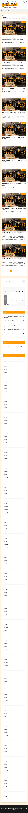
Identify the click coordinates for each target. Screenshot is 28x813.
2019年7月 (5, 522)
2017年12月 (6, 582)
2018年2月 (5, 576)
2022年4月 (5, 420)
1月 (11, 10)
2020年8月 (5, 484)
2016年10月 (6, 627)
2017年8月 (5, 595)
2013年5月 (5, 754)
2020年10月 (6, 477)
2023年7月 (5, 372)
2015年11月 (6, 662)
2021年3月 (5, 461)
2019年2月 (5, 538)
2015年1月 (5, 691)
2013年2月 (5, 764)
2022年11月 (6, 398)
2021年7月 (5, 449)
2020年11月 (6, 474)
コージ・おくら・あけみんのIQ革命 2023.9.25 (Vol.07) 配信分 (14, 330)
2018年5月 (5, 566)
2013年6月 (5, 751)
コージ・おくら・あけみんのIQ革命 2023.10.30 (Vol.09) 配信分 (14, 321)
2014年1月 (5, 729)
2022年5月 (5, 417)
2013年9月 (5, 742)
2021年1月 (5, 468)
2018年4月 (5, 570)
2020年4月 (5, 493)
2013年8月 (5, 745)
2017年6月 (5, 601)
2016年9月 (5, 630)
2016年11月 (6, 624)
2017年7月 (5, 598)
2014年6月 (5, 713)
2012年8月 (5, 783)
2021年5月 (5, 455)
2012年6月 (5, 789)
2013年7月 (5, 748)
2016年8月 (5, 633)
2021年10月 (6, 439)
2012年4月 (5, 793)
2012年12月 (6, 770)
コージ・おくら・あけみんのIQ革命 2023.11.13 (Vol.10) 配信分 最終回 (14, 317)
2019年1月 (5, 541)
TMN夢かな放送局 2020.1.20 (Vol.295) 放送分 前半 (13, 258)
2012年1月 (5, 796)
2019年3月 (5, 535)
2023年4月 (5, 382)
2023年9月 (5, 366)
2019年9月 (5, 515)
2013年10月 (6, 738)
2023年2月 (5, 388)
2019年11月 (6, 509)
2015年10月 (6, 665)
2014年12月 (6, 694)
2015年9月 (5, 668)
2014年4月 (5, 719)
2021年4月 (5, 458)
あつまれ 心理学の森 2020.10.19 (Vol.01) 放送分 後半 (13, 346)
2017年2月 (5, 614)
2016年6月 (5, 640)
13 (5, 298)
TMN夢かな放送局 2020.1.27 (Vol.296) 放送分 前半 (13, 62)
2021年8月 (5, 445)
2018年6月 (5, 563)
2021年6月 (5, 452)
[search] (23, 281)
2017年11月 (6, 586)
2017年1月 (5, 617)
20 (5, 300)
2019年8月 (5, 519)
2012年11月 (6, 773)
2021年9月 (5, 442)
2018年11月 (6, 547)
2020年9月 (5, 480)
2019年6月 (5, 525)
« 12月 (5, 304)
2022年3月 (5, 423)
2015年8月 (5, 672)
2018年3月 (5, 573)
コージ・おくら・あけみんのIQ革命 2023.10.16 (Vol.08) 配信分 (14, 326)
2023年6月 (5, 375)
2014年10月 (6, 700)
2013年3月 (5, 761)
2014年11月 (6, 697)
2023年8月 (5, 369)
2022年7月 (5, 410)
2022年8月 (5, 407)
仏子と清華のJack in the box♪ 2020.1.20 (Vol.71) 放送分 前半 (14, 209)
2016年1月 (5, 656)
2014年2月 (5, 726)
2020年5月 (5, 490)
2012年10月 (6, 777)
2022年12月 (6, 394)
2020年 (7, 10)
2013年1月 (5, 767)
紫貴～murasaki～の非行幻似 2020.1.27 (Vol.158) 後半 (13, 88)
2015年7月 (5, 675)
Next (15, 271)
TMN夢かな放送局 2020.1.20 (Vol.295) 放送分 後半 (13, 232)
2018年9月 (5, 554)
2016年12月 (6, 621)
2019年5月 (5, 528)
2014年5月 (5, 716)
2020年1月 (5, 503)
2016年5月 (5, 643)
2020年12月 (6, 471)
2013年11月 (6, 735)
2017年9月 (5, 592)
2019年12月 (6, 506)
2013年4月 (5, 758)
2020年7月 (5, 487)
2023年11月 (6, 359)
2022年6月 (5, 414)
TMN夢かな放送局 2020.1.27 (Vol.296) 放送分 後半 (13, 36)
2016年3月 (5, 649)
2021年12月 (6, 433)
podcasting (23, 98)
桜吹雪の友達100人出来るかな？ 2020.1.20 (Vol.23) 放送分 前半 (14, 161)
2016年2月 (5, 652)
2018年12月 (6, 544)
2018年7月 (5, 560)
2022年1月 (5, 429)
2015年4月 (5, 681)
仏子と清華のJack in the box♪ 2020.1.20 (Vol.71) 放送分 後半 (14, 184)
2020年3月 (5, 496)
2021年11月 (6, 436)
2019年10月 (6, 512)
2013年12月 (6, 732)
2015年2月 (5, 687)
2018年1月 (5, 579)
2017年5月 (5, 605)
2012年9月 (5, 780)
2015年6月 (5, 678)
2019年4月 (5, 531)
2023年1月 (5, 391)
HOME (3, 10)
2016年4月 (5, 646)
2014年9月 (5, 703)
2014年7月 (5, 710)
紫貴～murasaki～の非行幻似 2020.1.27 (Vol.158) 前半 (13, 113)
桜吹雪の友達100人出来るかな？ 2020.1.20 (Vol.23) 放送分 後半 (14, 138)
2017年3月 (5, 611)
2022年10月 (6, 401)
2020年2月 (5, 500)
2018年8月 (5, 557)
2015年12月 (6, 659)
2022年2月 (5, 426)
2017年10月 (6, 589)
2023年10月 (6, 363)
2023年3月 (5, 385)
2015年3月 (5, 684)
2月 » (8, 304)
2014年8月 (5, 707)
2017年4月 (5, 608)
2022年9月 (5, 404)
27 (5, 302)
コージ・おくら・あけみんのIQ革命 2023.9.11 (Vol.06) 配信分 (14, 334)
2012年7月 (5, 786)
